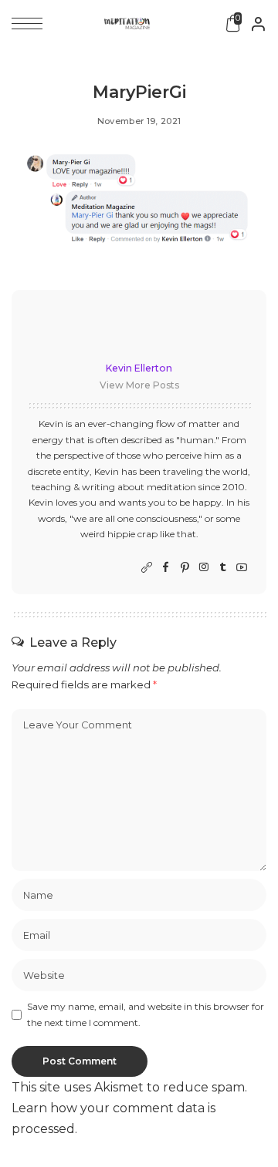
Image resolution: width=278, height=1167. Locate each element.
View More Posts (139, 385)
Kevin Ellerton (139, 368)
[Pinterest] (185, 567)
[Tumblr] (222, 567)
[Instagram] (204, 567)
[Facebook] (165, 567)
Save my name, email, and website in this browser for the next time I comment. (145, 1014)
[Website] (146, 567)
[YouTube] (241, 567)
